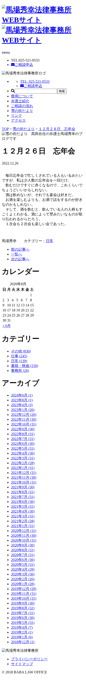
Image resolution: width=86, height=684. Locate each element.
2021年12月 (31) (23, 473)
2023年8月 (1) (22, 400)
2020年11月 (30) (23, 535)
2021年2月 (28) (22, 521)
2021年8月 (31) (22, 492)
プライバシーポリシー (29, 659)
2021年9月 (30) (22, 487)
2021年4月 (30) (22, 511)
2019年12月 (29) (23, 589)
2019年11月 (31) (23, 594)
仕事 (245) (19, 356)
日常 (49, 241)
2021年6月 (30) (22, 502)
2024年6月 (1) (22, 395)
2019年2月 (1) (22, 632)
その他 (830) (21, 351)
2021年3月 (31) (22, 516)
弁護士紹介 (20, 101)
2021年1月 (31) (22, 526)
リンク (16, 115)
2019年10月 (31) (23, 598)
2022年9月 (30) (22, 429)
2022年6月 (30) (22, 444)
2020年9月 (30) (22, 545)
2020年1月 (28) (22, 584)
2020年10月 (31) (23, 540)
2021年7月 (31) (22, 497)
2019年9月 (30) (22, 603)
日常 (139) (19, 361)
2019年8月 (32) (22, 608)
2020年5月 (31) (22, 565)
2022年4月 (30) (22, 453)
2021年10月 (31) (23, 482)
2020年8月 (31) (22, 550)
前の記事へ (20, 249)
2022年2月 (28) (22, 463)
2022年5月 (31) (22, 448)
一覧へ (16, 254)
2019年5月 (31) (22, 623)
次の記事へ (20, 259)
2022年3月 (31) (22, 458)
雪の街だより (22, 111)
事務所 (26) (20, 371)
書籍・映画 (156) (24, 366)
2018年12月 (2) (22, 642)
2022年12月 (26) (23, 415)
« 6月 (7, 326)
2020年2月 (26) (22, 579)
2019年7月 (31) (22, 613)
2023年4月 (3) (22, 405)
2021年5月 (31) (22, 506)
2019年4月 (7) (22, 627)
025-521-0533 (35, 81)
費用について (22, 96)
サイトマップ (22, 664)
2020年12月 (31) (23, 531)
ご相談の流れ (22, 106)
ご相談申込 (24, 65)
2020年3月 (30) (22, 574)
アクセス (18, 120)
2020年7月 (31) (22, 555)
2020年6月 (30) (22, 560)
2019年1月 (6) (22, 637)
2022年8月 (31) (22, 434)
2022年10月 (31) (23, 424)
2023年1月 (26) (22, 410)
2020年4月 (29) (22, 569)
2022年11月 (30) (23, 419)
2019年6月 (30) (22, 618)
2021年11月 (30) (23, 477)
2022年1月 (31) (22, 468)
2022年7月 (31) (22, 439)
